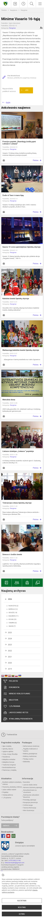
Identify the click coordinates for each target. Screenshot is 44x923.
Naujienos (14, 10)
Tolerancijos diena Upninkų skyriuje (17, 503)
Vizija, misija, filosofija (9, 754)
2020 (10, 663)
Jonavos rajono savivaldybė (25, 846)
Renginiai (24, 10)
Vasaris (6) (13, 623)
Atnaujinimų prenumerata (21, 719)
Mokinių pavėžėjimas (30, 754)
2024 (10, 639)
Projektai (13, 681)
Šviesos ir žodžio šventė (12, 554)
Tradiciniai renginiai (9, 765)
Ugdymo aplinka (7, 751)
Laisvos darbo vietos (18, 712)
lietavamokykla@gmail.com (14, 863)
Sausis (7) (12, 626)
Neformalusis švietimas (31, 746)
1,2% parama (14, 706)
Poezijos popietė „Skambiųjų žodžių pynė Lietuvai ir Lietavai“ (19, 143)
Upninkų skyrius (7, 749)
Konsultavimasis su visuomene (30, 791)
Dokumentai (14, 687)
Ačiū (24, 90)
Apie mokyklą (6, 746)
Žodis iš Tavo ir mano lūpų (13, 195)
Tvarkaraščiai (11, 734)
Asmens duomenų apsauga (32, 787)
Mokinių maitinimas (30, 756)
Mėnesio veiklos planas (19, 694)
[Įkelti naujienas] (15, 4)
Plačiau (35, 160)
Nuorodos (26, 782)
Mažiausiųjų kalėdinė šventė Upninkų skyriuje (20, 350)
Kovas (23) (12, 619)
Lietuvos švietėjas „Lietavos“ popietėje (18, 451)
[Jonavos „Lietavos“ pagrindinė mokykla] (5, 3)
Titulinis (4, 10)
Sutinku (22, 914)
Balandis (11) (13, 616)
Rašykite (6, 826)
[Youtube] (8, 836)
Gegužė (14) (13, 612)
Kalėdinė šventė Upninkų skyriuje (15, 299)
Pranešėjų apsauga (29, 800)
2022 (10, 651)
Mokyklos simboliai (8, 759)
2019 (10, 669)
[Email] (13, 836)
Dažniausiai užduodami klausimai (31, 796)
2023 (10, 645)
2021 (10, 657)
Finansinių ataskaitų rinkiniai (12, 787)
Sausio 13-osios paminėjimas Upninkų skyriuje (21, 247)
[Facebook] (3, 836)
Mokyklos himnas (8, 762)
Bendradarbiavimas (9, 767)
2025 (10, 633)
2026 (10, 599)
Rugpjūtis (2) (13, 606)
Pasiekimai (6, 757)
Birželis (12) (13, 609)
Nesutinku (22, 907)
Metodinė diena (8, 400)
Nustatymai (21, 901)
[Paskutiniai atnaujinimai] (23, 4)
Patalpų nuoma (28, 759)
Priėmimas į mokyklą (9, 770)
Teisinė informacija (29, 808)
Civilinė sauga (28, 805)
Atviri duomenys (28, 810)
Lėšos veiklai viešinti (9, 790)
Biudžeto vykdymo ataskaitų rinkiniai (12, 783)
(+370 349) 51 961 (14, 860)
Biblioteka (13, 700)
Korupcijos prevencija (30, 802)
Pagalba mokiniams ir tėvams (30, 750)
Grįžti (8, 102)
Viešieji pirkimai (7, 795)
